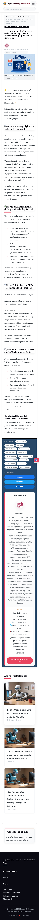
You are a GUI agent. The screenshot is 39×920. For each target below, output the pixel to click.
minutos (27, 250)
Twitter (19, 482)
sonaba (7, 139)
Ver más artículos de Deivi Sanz (20, 661)
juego (21, 115)
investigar (19, 109)
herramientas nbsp (11, 456)
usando (16, 167)
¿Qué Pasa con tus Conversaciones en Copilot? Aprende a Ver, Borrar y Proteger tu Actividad (17, 799)
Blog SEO (6, 877)
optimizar (8, 180)
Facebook (19, 477)
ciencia (14, 139)
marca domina (24, 460)
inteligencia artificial (11, 460)
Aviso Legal (7, 890)
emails (15, 171)
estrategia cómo (10, 452)
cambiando (12, 115)
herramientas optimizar (25, 456)
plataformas (16, 304)
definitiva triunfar (21, 441)
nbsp (12, 145)
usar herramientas (25, 467)
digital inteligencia (11, 449)
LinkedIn (19, 486)
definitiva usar (9, 445)
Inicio (8, 17)
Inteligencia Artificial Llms (18, 17)
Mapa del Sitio (8, 899)
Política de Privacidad (11, 893)
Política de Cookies (10, 896)
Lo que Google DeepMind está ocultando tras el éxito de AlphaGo (19, 713)
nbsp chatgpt (21, 463)
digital (15, 119)
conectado (28, 837)
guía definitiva (22, 452)
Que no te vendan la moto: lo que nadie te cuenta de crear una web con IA (19, 755)
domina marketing (24, 449)
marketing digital (10, 463)
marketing (8, 119)
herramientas (9, 403)
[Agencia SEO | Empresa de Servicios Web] (4, 3)
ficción (20, 139)
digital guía (20, 445)
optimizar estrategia (11, 467)
